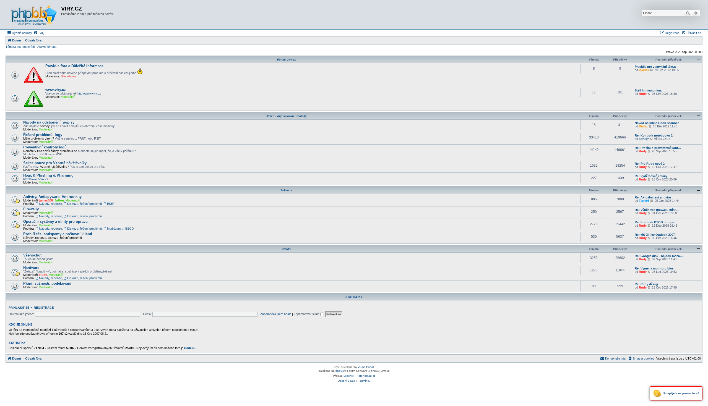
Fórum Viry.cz (286, 59)
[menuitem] (39, 33)
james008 (46, 200)
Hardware (31, 268)
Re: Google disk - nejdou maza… (659, 256)
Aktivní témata (46, 46)
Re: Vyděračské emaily (651, 176)
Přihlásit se (19, 307)
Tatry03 (644, 200)
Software (286, 190)
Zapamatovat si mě (307, 314)
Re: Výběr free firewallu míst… (657, 209)
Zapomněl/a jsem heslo (275, 314)
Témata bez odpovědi (20, 46)
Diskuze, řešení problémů (84, 203)
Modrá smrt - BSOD (120, 228)
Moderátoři (68, 96)
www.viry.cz (55, 90)
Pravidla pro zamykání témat (655, 66)
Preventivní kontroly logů (45, 147)
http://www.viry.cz (89, 93)
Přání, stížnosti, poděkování (47, 283)
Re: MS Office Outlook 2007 (655, 234)
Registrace (44, 307)
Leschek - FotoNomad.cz (359, 375)
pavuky (644, 138)
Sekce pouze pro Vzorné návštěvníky (55, 163)
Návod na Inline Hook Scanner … (659, 123)
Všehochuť (32, 255)
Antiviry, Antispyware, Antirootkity (52, 197)
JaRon (59, 200)
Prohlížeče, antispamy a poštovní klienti (57, 234)
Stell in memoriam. (648, 90)
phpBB (339, 370)
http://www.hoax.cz (36, 179)
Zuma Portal (366, 366)
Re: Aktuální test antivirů (653, 197)
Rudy (643, 93)
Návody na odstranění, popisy (48, 122)
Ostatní (286, 248)
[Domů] (34, 14)
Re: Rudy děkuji (646, 284)
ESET (111, 203)
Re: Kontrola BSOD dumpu (654, 222)
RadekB (190, 348)
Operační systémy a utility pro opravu (55, 221)
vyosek (644, 70)
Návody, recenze (50, 203)
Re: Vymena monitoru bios (654, 268)
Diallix (643, 126)
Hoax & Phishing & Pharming (48, 175)
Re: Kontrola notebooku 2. (654, 135)
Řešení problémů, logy (42, 135)
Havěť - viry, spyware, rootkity (286, 115)
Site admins (68, 76)
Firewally (31, 209)
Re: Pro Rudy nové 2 (650, 163)
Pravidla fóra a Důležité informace (74, 66)
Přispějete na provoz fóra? (681, 393)
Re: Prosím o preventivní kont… (658, 148)
